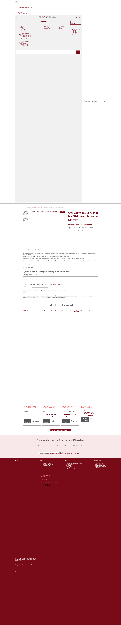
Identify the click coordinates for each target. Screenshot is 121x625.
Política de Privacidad (57, 284)
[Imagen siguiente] (63, 228)
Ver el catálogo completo (61, 430)
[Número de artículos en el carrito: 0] (79, 17)
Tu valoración (26, 275)
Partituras (28, 207)
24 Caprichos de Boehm (87, 410)
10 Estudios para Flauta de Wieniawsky (31, 410)
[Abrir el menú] (16, 2)
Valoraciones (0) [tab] (35, 249)
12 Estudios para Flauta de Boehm (50, 410)
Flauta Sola (65, 406)
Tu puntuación (26, 274)
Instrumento (33, 207)
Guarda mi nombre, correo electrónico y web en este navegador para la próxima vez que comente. (46, 290)
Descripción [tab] (26, 249)
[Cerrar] (17, 17)
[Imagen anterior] (34, 228)
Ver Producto (36, 421)
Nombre (25, 286)
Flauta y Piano (40, 207)
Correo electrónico (27, 288)
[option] (26, 221)
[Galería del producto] (48, 227)
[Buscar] (78, 52)
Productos (19, 22)
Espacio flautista (60, 22)
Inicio (24, 207)
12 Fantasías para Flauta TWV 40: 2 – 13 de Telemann (70, 410)
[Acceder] (77, 17)
